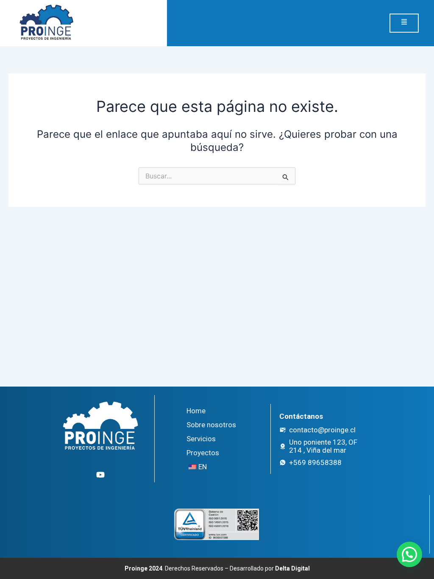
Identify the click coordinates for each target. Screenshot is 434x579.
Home (196, 410)
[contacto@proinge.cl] (282, 429)
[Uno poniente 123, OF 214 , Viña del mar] (282, 446)
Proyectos (202, 452)
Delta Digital (292, 568)
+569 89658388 (315, 462)
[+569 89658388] (282, 462)
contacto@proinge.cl (322, 430)
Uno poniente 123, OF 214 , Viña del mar (323, 446)
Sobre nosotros (211, 424)
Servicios (201, 438)
